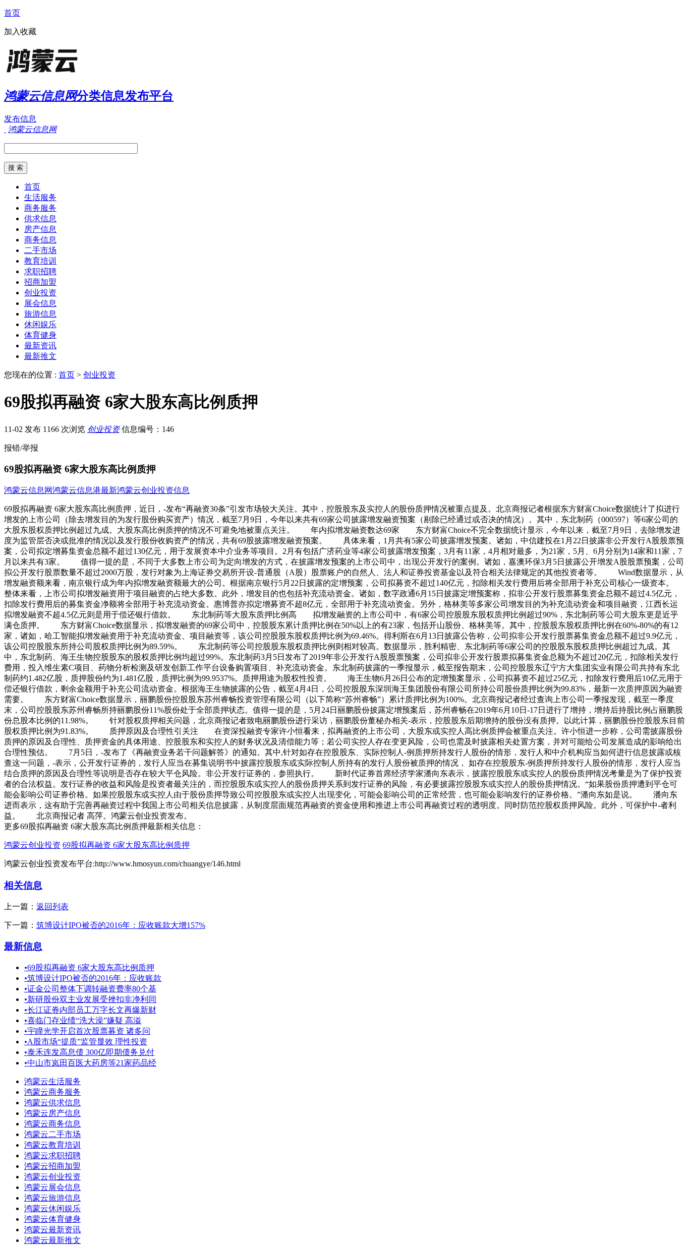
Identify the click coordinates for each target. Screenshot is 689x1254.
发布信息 (20, 118)
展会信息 (40, 303)
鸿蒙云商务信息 (52, 1123)
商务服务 (40, 208)
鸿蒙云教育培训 (52, 1145)
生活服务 (40, 197)
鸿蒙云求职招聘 (52, 1155)
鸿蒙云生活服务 (52, 1081)
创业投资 (40, 292)
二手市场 (40, 250)
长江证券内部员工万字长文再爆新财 (90, 1010)
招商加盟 (40, 282)
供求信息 (40, 218)
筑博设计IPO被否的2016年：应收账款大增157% (120, 925)
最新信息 (23, 946)
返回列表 (52, 906)
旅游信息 (40, 313)
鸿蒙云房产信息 (52, 1113)
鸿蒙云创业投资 (32, 845)
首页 (12, 13)
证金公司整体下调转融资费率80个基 (90, 988)
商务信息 (40, 239)
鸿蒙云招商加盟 (52, 1166)
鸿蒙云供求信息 (52, 1102)
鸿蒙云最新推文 (52, 1240)
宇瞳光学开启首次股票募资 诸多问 (87, 1031)
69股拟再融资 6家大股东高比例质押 (126, 845)
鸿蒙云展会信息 (52, 1187)
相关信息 (23, 885)
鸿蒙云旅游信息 (52, 1198)
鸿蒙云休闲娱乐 (52, 1208)
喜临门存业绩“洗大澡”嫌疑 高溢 (82, 1020)
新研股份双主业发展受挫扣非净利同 (90, 999)
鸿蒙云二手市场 (52, 1134)
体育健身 (40, 335)
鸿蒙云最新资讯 (52, 1229)
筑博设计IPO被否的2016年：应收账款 (92, 978)
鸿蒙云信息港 (76, 490)
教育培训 (40, 261)
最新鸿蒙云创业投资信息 (145, 490)
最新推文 (40, 356)
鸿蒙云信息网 (28, 490)
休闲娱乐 (40, 324)
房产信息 (40, 229)
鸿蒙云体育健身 (52, 1219)
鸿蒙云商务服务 (52, 1092)
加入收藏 (20, 31)
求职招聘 (40, 271)
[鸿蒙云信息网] (67, 73)
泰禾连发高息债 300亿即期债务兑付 (89, 1052)
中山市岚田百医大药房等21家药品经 (90, 1062)
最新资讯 (40, 345)
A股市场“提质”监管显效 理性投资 (85, 1041)
